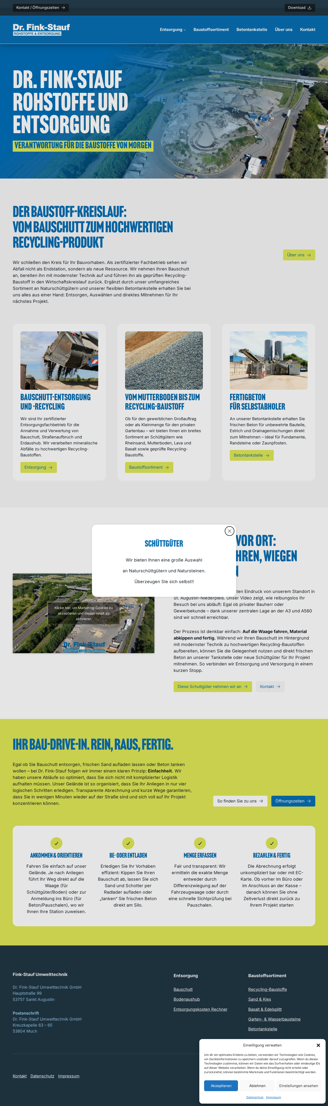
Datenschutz (255, 1097)
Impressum (273, 1097)
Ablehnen (257, 1085)
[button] (318, 1045)
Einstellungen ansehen (298, 1085)
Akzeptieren (221, 1085)
